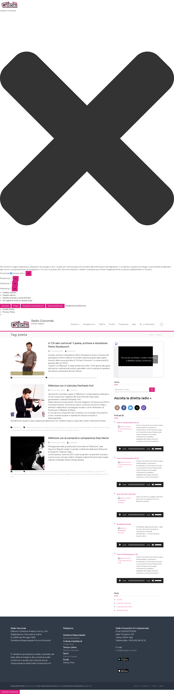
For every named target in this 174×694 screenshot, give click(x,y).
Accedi (119, 600)
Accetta (5, 306)
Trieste (154, 686)
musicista (14, 430)
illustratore (53, 378)
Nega (15, 306)
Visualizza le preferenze (33, 306)
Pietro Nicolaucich (77, 378)
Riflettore (17, 427)
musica (106, 427)
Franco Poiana (70, 656)
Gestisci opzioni (9, 292)
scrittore (93, 378)
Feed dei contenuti (124, 603)
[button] (87, 139)
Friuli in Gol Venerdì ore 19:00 (128, 422)
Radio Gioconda (42, 321)
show (64, 430)
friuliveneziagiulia (57, 427)
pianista (36, 474)
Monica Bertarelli (71, 638)
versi (12, 477)
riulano (86, 474)
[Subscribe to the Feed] (123, 415)
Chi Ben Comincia (20, 378)
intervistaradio (78, 427)
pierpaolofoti (31, 430)
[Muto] (153, 449)
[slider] (158, 448)
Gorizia (136, 686)
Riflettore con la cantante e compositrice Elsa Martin (78, 438)
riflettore (57, 430)
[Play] (120, 449)
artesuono (30, 471)
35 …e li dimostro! (147, 324)
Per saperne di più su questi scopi (17, 300)
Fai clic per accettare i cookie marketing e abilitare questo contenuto (139, 359)
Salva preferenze (55, 306)
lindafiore (88, 427)
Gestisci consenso (10, 692)
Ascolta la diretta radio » (132, 398)
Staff (101, 324)
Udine (105, 474)
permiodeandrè (64, 378)
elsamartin (47, 471)
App (134, 324)
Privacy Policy (9, 312)
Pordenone (145, 686)
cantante (38, 471)
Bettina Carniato (71, 650)
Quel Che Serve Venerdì (126, 494)
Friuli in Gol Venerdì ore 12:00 (128, 458)
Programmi (88, 324)
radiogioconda (48, 430)
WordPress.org (122, 610)
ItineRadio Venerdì (124, 524)
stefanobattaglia (96, 474)
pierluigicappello (46, 474)
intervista (68, 427)
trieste (69, 430)
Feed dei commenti (124, 607)
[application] (140, 448)
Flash (60, 686)
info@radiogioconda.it (126, 650)
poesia (55, 474)
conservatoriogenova (34, 427)
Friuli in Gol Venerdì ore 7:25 (127, 554)
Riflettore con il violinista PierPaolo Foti (70, 385)
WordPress (87, 686)
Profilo (112, 324)
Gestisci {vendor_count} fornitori (17, 298)
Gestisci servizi (9, 295)
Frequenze (123, 324)
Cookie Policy (9, 309)
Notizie (74, 324)
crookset (46, 427)
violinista (75, 430)
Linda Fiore (71, 351)
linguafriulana (98, 427)
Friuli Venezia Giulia (35, 378)
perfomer (22, 430)
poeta (87, 378)
